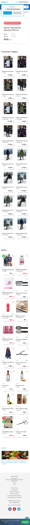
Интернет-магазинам (14, 491)
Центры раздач (14, 478)
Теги (14, 484)
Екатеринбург (14, 480)
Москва (7, 479)
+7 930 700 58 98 (15, 505)
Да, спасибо (7, 13)
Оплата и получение (14, 493)
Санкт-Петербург (13, 479)
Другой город (17, 13)
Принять (25, 522)
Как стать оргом (14, 487)
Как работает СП (14, 476)
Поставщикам (14, 489)
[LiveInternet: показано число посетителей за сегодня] (7, 513)
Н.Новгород (20, 479)
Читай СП (3, 448)
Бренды (14, 482)
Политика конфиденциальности (14, 495)
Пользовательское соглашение (14, 497)
